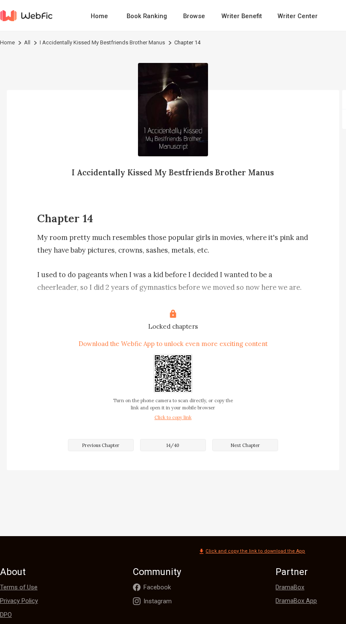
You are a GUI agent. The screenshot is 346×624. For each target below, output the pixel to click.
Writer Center (298, 16)
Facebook (157, 587)
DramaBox (290, 587)
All (27, 42)
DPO (6, 615)
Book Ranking (147, 16)
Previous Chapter (100, 445)
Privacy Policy (19, 601)
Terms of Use (19, 587)
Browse (194, 16)
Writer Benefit (242, 16)
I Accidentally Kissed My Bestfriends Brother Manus (102, 42)
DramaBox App (296, 601)
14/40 (172, 445)
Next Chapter (245, 445)
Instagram (157, 601)
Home (99, 16)
